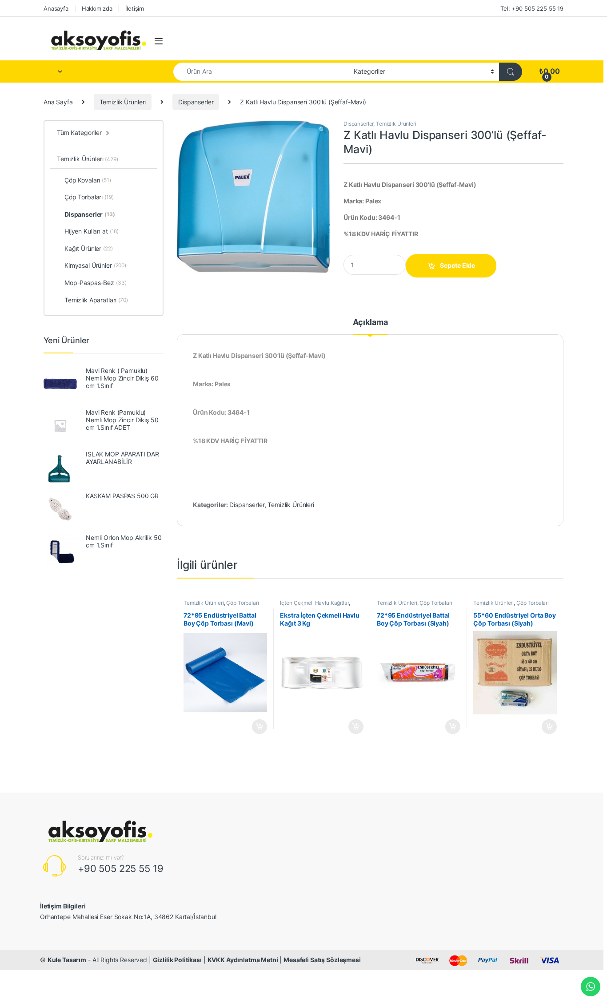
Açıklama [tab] (370, 322)
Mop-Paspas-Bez (95, 282)
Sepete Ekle (457, 265)
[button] (322, 129)
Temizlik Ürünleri (123, 102)
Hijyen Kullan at (91, 231)
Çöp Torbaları (242, 602)
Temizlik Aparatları (96, 300)
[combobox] (261, 72)
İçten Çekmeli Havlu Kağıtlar (314, 602)
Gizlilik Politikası (177, 959)
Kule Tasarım (67, 959)
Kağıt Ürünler (88, 248)
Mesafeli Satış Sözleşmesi (322, 959)
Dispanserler (195, 102)
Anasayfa (56, 8)
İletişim (134, 8)
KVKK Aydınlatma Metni (243, 959)
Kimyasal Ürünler (95, 265)
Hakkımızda (97, 8)
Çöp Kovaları (87, 180)
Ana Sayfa (58, 102)
